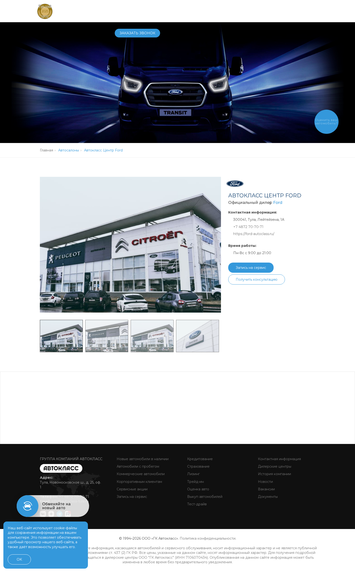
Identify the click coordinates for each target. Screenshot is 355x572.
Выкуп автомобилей (204, 496)
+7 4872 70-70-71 (256, 11)
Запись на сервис (251, 267)
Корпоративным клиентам (139, 481)
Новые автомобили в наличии (142, 459)
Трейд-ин (195, 481)
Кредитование (199, 459)
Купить (154, 11)
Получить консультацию (256, 279)
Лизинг (193, 474)
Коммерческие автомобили (140, 474)
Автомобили (127, 11)
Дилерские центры (274, 466)
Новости (265, 481)
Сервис (174, 11)
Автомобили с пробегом (137, 466)
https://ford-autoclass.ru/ (253, 234)
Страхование (198, 466)
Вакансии (266, 489)
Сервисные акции (132, 489)
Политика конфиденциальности (207, 538)
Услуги (193, 11)
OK (19, 559)
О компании (219, 11)
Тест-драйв (196, 504)
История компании (274, 474)
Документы (267, 496)
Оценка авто (197, 489)
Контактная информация (279, 459)
